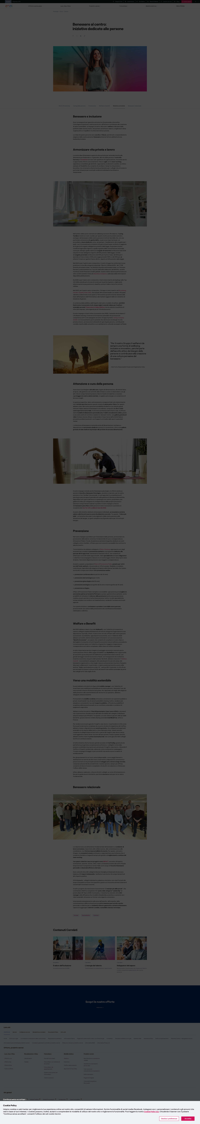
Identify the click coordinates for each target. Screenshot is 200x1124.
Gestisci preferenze (169, 1118)
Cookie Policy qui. (151, 1111)
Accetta (188, 1118)
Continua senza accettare (14, 1099)
